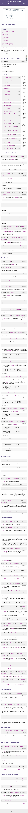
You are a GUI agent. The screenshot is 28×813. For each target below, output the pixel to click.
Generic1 (6, 111)
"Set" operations (5, 40)
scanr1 (3, 222)
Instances (10, 3)
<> (13, 411)
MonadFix (6, 77)
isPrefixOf (6, 696)
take (3, 524)
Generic (6, 120)
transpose (4, 231)
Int (15, 261)
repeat (3, 473)
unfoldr (5, 328)
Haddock (13, 811)
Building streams (5, 35)
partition (6, 595)
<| (7, 312)
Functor (6, 105)
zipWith (5, 760)
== (10, 629)
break (5, 578)
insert (3, 505)
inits (5, 348)
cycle (3, 481)
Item (8, 148)
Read (5, 126)
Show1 (5, 97)
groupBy (4, 628)
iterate (4, 463)
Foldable (6, 82)
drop (3, 530)
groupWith (4, 637)
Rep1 (8, 142)
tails (5, 379)
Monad (5, 108)
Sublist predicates (5, 38)
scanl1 (3, 208)
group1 (3, 658)
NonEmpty (4, 47)
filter (3, 586)
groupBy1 (4, 668)
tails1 (5, 395)
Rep (7, 145)
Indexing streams (5, 41)
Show (5, 130)
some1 (3, 514)
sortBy (3, 242)
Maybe (17, 315)
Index (24, 3)
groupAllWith (5, 647)
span (3, 566)
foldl (11, 178)
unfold (3, 493)
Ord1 (5, 91)
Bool (12, 548)
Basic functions (5, 34)
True (17, 696)
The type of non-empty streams (8, 31)
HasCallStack (9, 730)
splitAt (4, 537)
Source (15, 3)
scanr (3, 197)
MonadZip (6, 80)
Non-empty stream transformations (9, 32)
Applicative (7, 102)
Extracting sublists (5, 37)
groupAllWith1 (5, 684)
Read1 (5, 94)
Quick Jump (4, 3)
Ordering (14, 237)
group (5, 611)
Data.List (19, 328)
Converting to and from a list (7, 44)
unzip (5, 769)
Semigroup (6, 117)
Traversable (7, 99)
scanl (3, 178)
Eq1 (5, 88)
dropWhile (4, 558)
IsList (5, 123)
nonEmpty (4, 795)
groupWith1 (4, 676)
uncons (3, 318)
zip (4, 751)
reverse (4, 341)
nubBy (25, 710)
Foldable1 (6, 85)
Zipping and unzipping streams (8, 43)
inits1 (5, 364)
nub (4, 707)
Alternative (9, 511)
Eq (4, 134)
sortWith (4, 250)
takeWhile (4, 551)
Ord (5, 138)
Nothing (7, 496)
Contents (20, 3)
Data (5, 113)
